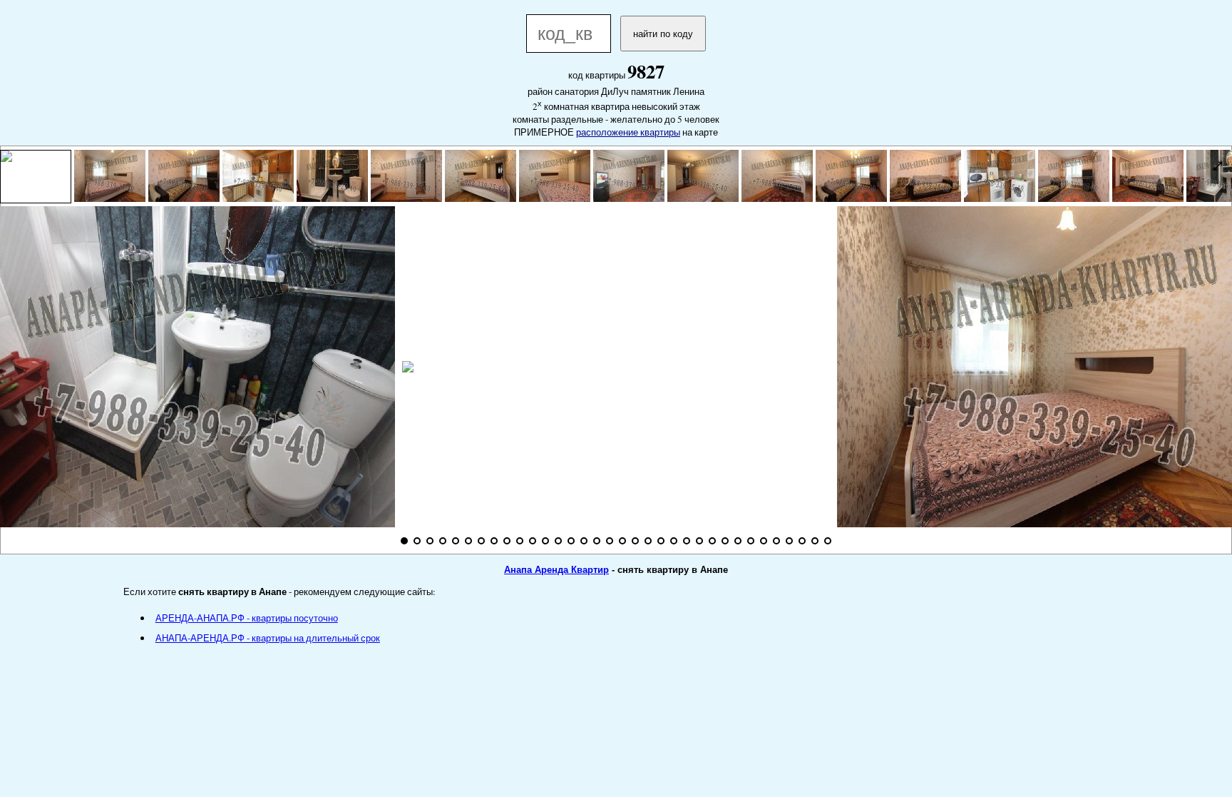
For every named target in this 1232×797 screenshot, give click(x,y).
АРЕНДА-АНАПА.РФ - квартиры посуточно (246, 617)
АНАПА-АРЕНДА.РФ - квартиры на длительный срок (267, 637)
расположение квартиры (628, 132)
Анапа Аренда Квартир (556, 569)
